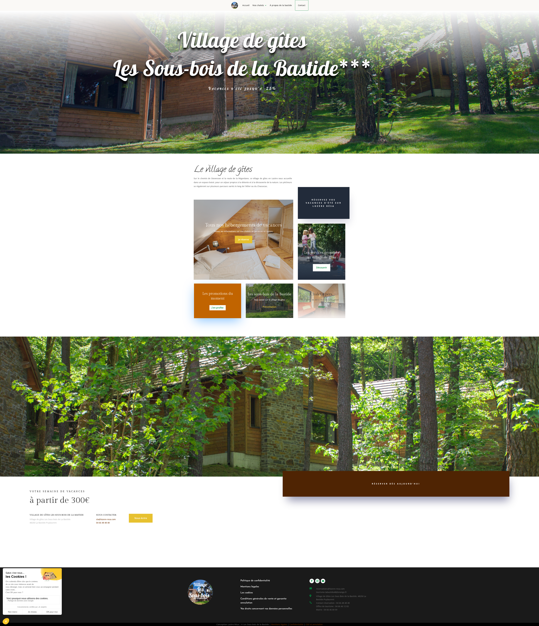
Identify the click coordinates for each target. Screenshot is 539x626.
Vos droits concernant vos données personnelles (266, 608)
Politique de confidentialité (255, 580)
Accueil (245, 5)
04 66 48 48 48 (103, 522)
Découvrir (321, 267)
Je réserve (243, 239)
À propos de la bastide (281, 5)
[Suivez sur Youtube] (323, 581)
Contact (301, 5)
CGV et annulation (314, 624)
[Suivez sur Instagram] (317, 581)
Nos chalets (258, 5)
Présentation (269, 306)
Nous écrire (140, 518)
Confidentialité (296, 624)
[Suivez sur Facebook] (312, 581)
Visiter (321, 306)
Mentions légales (249, 586)
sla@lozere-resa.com (106, 519)
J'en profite (217, 307)
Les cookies (246, 592)
